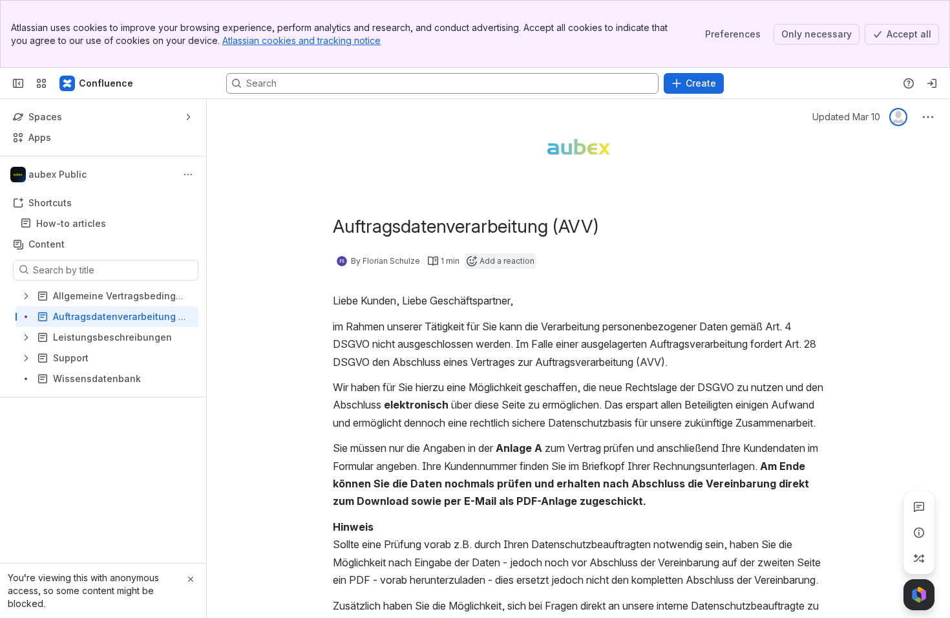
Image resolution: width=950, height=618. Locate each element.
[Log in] (932, 83)
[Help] (908, 83)
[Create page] (919, 558)
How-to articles (71, 223)
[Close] (190, 579)
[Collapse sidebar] (18, 83)
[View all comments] (919, 506)
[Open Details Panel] (919, 532)
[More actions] (188, 174)
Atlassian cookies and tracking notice (301, 40)
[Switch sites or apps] (41, 83)
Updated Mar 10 (846, 116)
